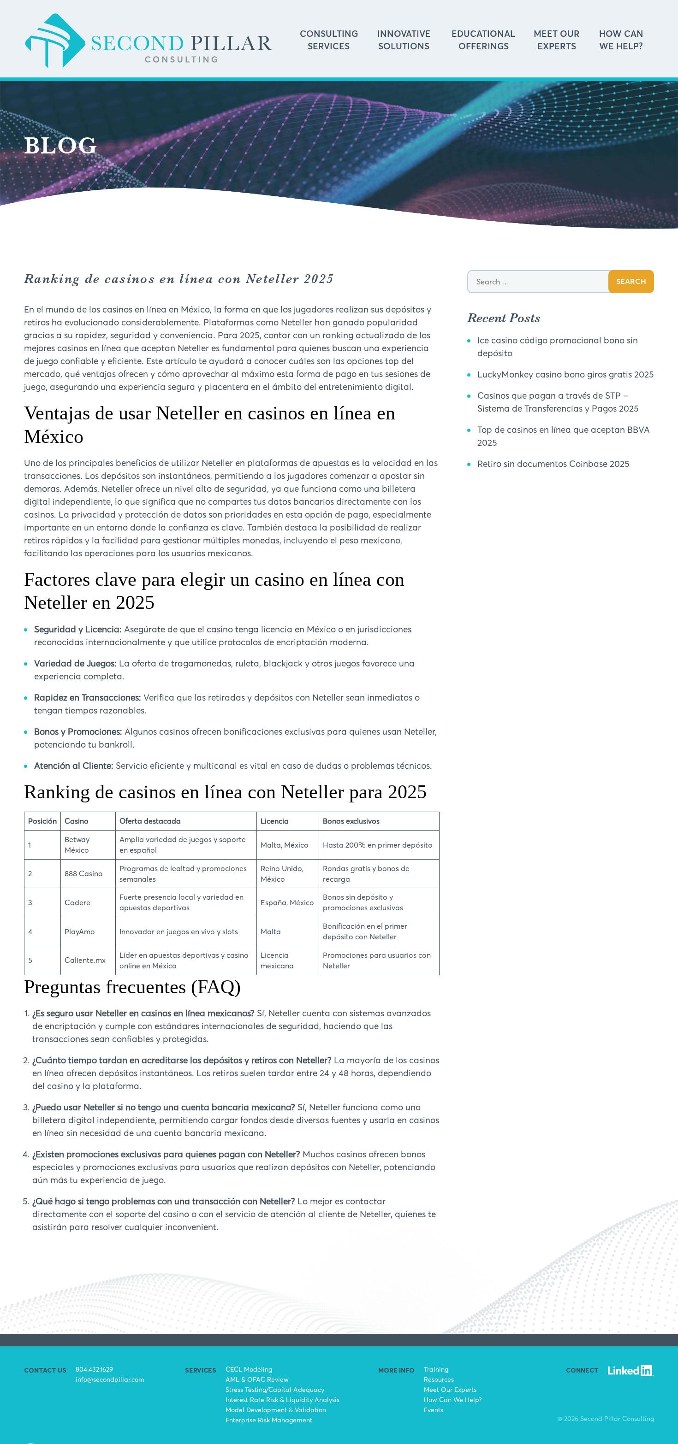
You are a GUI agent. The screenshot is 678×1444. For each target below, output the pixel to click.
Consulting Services (329, 40)
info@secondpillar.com (110, 1379)
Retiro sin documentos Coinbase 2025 (553, 464)
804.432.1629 (94, 1369)
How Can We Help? (621, 40)
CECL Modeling (249, 1369)
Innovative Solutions (404, 40)
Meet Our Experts (557, 40)
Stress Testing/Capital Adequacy (275, 1389)
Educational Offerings (483, 40)
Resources (439, 1379)
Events (433, 1410)
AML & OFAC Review (257, 1379)
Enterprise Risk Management (269, 1420)
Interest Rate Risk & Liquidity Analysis (282, 1399)
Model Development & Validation (276, 1410)
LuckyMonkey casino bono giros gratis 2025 (565, 374)
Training (436, 1369)
